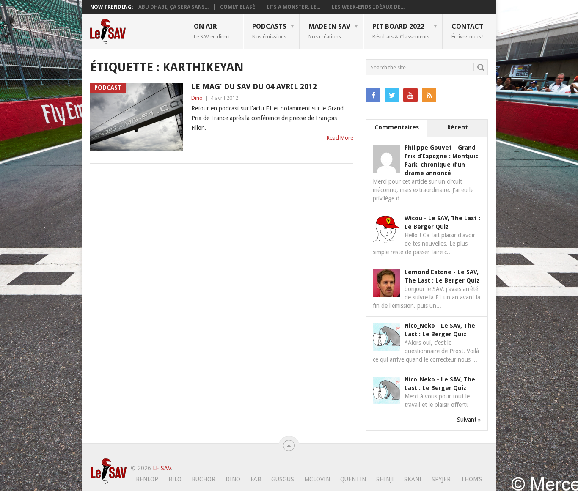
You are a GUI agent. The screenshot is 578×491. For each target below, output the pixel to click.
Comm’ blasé (237, 7)
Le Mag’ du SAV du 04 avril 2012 (254, 86)
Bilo (175, 479)
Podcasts (269, 30)
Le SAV (162, 468)
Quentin (353, 479)
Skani (412, 479)
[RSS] (429, 95)
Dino (197, 98)
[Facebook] (373, 95)
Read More (340, 137)
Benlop (147, 479)
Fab (255, 479)
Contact (467, 30)
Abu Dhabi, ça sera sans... (173, 7)
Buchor (203, 479)
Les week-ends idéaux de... (368, 7)
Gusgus (282, 479)
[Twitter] (392, 95)
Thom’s (471, 479)
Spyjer (441, 479)
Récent (457, 127)
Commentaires (396, 127)
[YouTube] (410, 95)
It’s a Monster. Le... (293, 7)
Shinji (385, 479)
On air (212, 30)
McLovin (317, 479)
